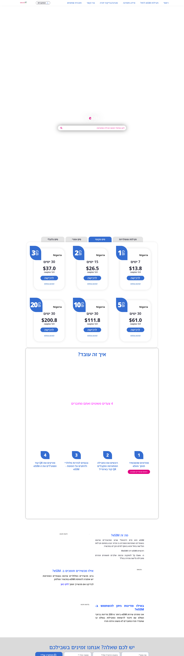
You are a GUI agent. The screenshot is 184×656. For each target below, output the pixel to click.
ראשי (166, 2)
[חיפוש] (61, 128)
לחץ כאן (65, 584)
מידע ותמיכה (129, 2)
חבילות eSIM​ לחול (149, 2)
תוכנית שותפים (74, 2)
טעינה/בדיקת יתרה (109, 2)
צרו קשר (91, 2)
